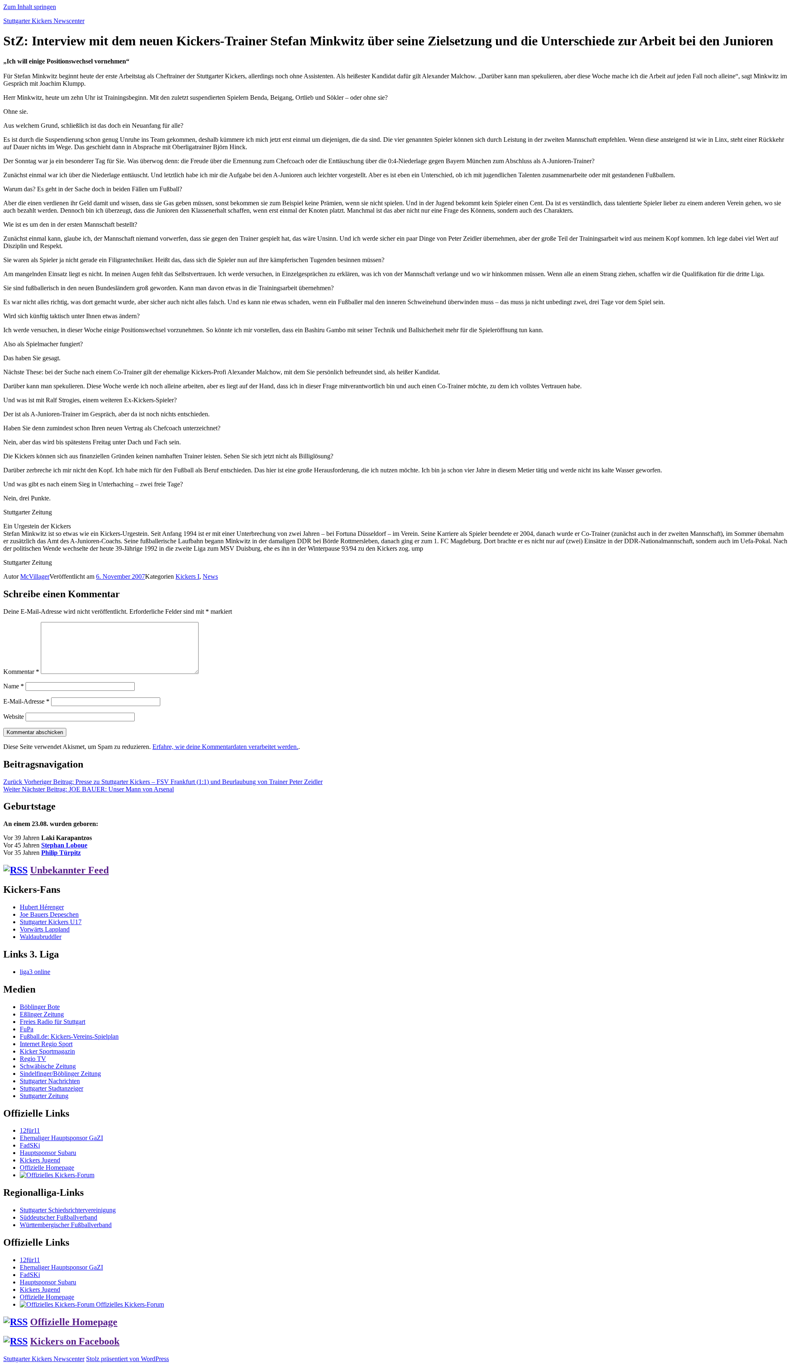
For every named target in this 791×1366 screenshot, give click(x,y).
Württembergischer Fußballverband (66, 1224)
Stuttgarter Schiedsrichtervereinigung (68, 1209)
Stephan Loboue (64, 845)
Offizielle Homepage (47, 1167)
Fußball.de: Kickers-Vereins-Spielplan (69, 1036)
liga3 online (35, 971)
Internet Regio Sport (46, 1043)
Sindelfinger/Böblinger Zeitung (60, 1073)
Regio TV (33, 1058)
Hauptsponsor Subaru (48, 1152)
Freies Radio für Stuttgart (52, 1021)
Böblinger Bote (40, 1006)
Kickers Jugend (40, 1160)
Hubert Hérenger (42, 907)
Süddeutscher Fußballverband (58, 1217)
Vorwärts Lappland (45, 929)
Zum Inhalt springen (29, 6)
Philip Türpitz (61, 852)
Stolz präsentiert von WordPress (127, 1358)
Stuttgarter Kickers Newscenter (43, 20)
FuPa (26, 1029)
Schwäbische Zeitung (48, 1066)
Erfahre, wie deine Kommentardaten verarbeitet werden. (225, 746)
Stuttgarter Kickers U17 (51, 921)
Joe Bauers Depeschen (49, 914)
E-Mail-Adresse (26, 701)
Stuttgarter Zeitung (44, 1095)
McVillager (34, 576)
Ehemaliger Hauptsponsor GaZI (61, 1137)
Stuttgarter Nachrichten (50, 1080)
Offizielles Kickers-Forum (129, 1304)
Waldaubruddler (40, 936)
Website (13, 716)
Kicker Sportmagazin (47, 1051)
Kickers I (187, 576)
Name (13, 686)
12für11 (30, 1130)
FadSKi (30, 1145)
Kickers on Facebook (74, 1341)
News (210, 576)
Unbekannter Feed (69, 870)
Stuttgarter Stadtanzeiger (51, 1088)
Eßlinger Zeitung (42, 1014)
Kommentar (21, 671)
